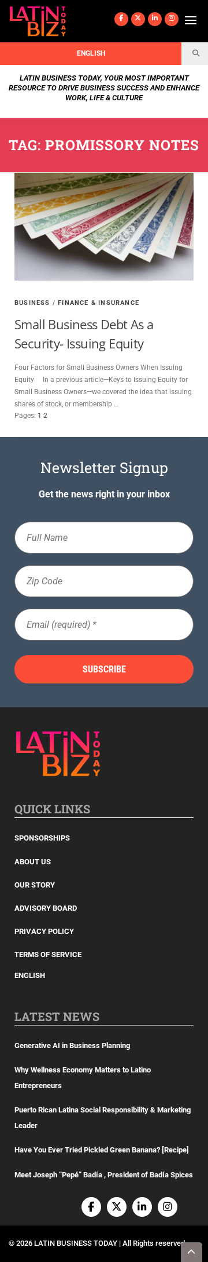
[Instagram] (172, 19)
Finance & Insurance (98, 303)
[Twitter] (138, 19)
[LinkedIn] (155, 19)
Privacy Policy (44, 931)
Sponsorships (42, 838)
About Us (32, 861)
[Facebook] (121, 19)
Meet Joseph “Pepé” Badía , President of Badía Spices (103, 1174)
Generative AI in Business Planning (72, 1045)
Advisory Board (45, 908)
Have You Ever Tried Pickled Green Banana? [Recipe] (101, 1149)
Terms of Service (47, 954)
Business (32, 303)
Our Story (34, 885)
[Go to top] (192, 1252)
